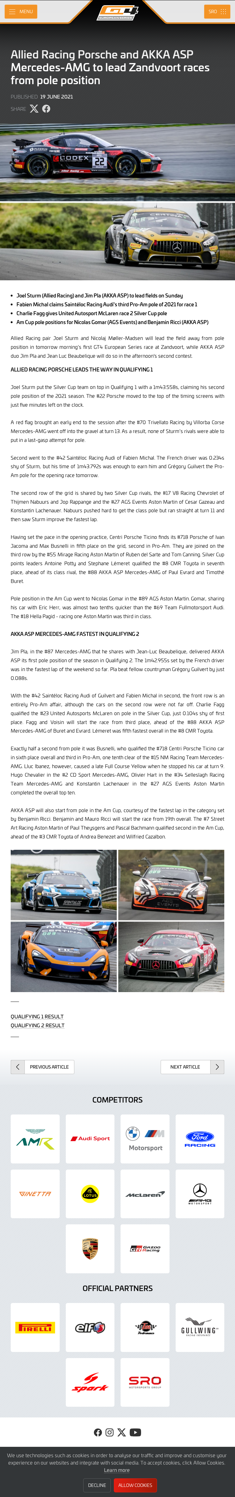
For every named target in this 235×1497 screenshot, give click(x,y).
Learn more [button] (117, 1469)
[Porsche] (90, 1248)
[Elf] (90, 1327)
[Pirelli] (35, 1327)
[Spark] (90, 1382)
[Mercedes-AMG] (200, 1194)
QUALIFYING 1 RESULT (37, 1016)
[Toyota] (145, 1248)
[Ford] (200, 1138)
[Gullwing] (200, 1327)
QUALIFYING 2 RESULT (38, 1025)
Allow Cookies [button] (135, 1485)
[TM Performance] (145, 1327)
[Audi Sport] (90, 1138)
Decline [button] (97, 1485)
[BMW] (145, 1138)
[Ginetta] (35, 1194)
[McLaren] (145, 1194)
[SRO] (145, 1382)
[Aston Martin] (35, 1138)
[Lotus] (90, 1194)
